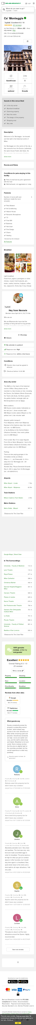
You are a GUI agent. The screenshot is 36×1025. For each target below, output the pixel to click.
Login (29, 3)
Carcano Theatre (9, 593)
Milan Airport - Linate (11, 483)
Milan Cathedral (9, 578)
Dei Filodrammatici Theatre (13, 605)
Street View (17, 554)
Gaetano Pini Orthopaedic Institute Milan (12, 611)
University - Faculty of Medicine (14, 566)
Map (14, 30)
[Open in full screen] (29, 47)
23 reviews (17, 25)
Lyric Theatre (8, 570)
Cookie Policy (26, 1013)
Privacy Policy (15, 1013)
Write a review (17, 671)
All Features (8, 242)
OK (18, 1023)
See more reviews (18, 949)
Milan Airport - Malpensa (12, 487)
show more (7, 157)
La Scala (7, 616)
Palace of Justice (9, 597)
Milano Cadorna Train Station (13, 498)
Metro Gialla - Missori (11, 508)
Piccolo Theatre (9, 620)
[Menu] (33, 3)
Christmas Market (10, 582)
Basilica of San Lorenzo (11, 630)
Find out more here (22, 1016)
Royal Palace (8, 574)
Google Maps (8, 554)
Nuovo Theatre (9, 601)
